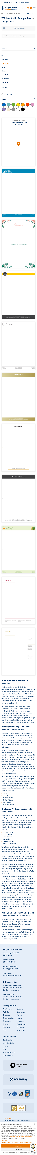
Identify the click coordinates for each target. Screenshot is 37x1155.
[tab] (34, 8)
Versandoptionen (9, 1052)
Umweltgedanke (8, 1043)
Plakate (19, 1018)
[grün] (13, 105)
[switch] (33, 1152)
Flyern (29, 706)
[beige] (9, 109)
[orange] (23, 105)
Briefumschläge (8, 1018)
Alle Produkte (7, 1009)
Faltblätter (6, 1027)
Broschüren (5, 709)
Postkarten (20, 1021)
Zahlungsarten (8, 1055)
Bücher (5, 1024)
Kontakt (5, 1046)
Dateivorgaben (8, 1040)
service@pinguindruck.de (11, 969)
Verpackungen (21, 1024)
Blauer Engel (21, 1030)
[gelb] (18, 105)
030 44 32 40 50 (9, 3)
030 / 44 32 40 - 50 (9, 962)
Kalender (20, 1009)
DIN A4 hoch (8, 94)
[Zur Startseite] (9, 8)
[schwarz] (23, 109)
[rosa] (32, 105)
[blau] (4, 105)
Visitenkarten (21, 706)
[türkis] (9, 105)
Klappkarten (21, 1012)
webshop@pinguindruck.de (12, 975)
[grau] (13, 109)
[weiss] (18, 109)
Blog (4, 1049)
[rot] (28, 105)
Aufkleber (6, 1012)
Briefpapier (6, 1015)
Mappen (19, 1015)
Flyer (4, 1030)
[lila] (4, 109)
